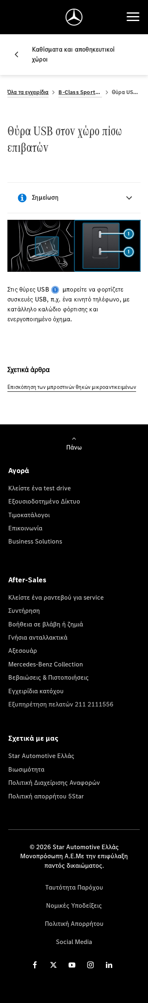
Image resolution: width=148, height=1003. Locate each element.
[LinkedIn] (109, 965)
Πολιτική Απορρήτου (74, 923)
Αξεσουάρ (22, 650)
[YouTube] (72, 965)
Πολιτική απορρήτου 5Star (46, 796)
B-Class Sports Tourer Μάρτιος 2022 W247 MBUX (80, 92)
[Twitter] (53, 965)
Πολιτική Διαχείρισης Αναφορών (54, 782)
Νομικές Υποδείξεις (74, 905)
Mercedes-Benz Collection (45, 664)
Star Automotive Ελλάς (41, 755)
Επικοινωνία (25, 528)
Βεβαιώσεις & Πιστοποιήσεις (48, 677)
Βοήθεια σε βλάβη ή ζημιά (45, 624)
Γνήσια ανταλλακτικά (37, 637)
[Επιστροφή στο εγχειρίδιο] (19, 54)
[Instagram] (90, 965)
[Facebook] (35, 965)
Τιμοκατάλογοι (29, 515)
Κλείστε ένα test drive (39, 488)
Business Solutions (35, 541)
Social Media (74, 941)
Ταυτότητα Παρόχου (74, 887)
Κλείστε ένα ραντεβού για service (56, 597)
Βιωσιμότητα (26, 769)
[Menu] (132, 17)
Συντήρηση (24, 610)
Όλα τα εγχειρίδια (28, 92)
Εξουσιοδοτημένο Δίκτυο (44, 501)
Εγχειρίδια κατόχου (36, 691)
